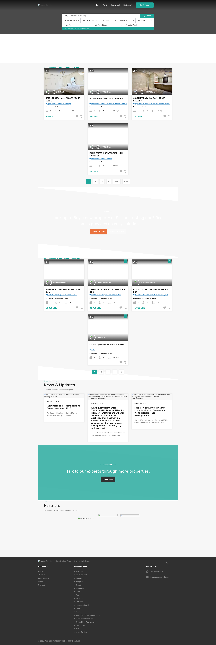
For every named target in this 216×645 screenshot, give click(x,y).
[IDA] (108, 521)
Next (117, 181)
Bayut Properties (62, 92)
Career (40, 582)
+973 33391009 (157, 571)
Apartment (80, 571)
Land (78, 609)
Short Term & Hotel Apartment (88, 615)
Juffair (93, 350)
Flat (77, 595)
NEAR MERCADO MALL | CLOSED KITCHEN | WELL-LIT (64, 99)
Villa (77, 629)
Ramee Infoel (101, 337)
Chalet (78, 585)
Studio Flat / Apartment (85, 622)
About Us (42, 575)
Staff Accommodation (84, 619)
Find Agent (127, 5)
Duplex (78, 592)
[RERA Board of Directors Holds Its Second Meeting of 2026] (64, 397)
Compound (80, 588)
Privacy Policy (43, 578)
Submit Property (144, 5)
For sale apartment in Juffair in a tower (107, 345)
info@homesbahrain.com (159, 577)
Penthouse (80, 612)
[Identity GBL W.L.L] (86, 519)
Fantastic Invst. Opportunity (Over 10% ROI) (150, 290)
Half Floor (79, 602)
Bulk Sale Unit (81, 578)
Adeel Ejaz (61, 91)
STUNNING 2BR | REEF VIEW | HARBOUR (106, 98)
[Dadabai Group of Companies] (129, 521)
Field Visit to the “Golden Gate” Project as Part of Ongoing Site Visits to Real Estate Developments (149, 412)
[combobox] (71, 21)
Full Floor (79, 598)
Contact (41, 585)
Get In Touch (108, 479)
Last (126, 181)
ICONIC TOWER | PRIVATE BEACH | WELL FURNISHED (106, 154)
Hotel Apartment (82, 605)
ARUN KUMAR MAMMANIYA (60, 282)
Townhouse (80, 625)
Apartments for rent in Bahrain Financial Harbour (109, 104)
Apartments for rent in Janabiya (59, 104)
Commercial (115, 5)
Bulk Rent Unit (81, 575)
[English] (174, 5)
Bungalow (79, 582)
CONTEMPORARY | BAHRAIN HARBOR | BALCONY (149, 99)
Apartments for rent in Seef (101, 159)
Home (40, 571)
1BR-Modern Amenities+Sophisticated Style (63, 290)
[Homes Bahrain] (45, 5)
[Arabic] (167, 5)
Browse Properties (117, 232)
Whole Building (81, 632)
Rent (105, 5)
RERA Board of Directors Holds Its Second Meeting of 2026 (63, 407)
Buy (97, 5)
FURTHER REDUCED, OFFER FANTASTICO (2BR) (107, 290)
